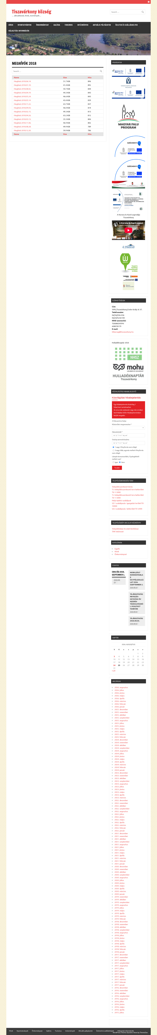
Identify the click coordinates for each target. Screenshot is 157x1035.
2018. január (120, 952)
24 (114, 665)
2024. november (121, 742)
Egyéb (117, 548)
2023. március (120, 797)
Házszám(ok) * (117, 432)
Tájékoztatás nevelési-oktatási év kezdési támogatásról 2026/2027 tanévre (136, 601)
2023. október (120, 778)
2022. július (119, 814)
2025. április (119, 731)
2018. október (120, 927)
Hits (89, 77)
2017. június (119, 971)
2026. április (119, 698)
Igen (116, 462)
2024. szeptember (122, 748)
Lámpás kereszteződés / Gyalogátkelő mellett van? (125, 457)
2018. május (119, 941)
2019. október (120, 899)
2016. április (119, 1009)
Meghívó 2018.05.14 (22, 100)
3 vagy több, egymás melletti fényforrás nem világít (127, 451)
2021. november (121, 836)
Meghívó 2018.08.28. (22, 126)
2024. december (121, 739)
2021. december (121, 833)
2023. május (119, 792)
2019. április (119, 913)
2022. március (120, 825)
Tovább (117, 468)
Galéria (56, 25)
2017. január (120, 985)
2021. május (119, 852)
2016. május (119, 1007)
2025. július (119, 723)
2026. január (120, 706)
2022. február (120, 828)
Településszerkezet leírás (122, 486)
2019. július (119, 908)
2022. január (120, 830)
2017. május (119, 974)
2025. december (121, 709)
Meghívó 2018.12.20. (22, 130)
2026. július (119, 690)
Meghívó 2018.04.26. (22, 115)
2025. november (121, 712)
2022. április (119, 822)
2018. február (120, 949)
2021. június (119, 850)
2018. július (119, 935)
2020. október (120, 872)
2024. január (120, 770)
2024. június (119, 756)
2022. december (121, 800)
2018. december (121, 921)
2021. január (120, 863)
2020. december (121, 866)
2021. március (120, 858)
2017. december (121, 954)
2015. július (119, 1012)
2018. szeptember (122, 930)
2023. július (119, 786)
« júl (113, 670)
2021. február (120, 861)
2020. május (119, 886)
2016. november (121, 990)
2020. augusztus (121, 877)
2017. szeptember (122, 963)
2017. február (120, 982)
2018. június (119, 938)
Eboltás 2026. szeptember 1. (118, 573)
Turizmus (69, 25)
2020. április (119, 888)
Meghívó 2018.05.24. (22, 96)
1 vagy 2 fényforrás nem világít (125, 447)
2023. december (121, 773)
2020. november (121, 869)
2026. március (120, 701)
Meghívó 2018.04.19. (22, 92)
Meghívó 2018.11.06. (22, 123)
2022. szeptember (122, 808)
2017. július (119, 968)
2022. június (119, 817)
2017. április (119, 976)
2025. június (119, 726)
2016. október (120, 993)
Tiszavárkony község (31, 11)
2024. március (120, 764)
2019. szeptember (122, 902)
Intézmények (82, 25)
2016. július (119, 1001)
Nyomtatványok (24, 25)
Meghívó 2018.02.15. (22, 111)
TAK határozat (118, 531)
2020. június (119, 883)
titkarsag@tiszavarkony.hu (123, 332)
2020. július (119, 880)
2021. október (120, 839)
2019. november (121, 897)
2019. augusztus (121, 905)
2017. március (120, 979)
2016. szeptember (122, 996)
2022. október (120, 806)
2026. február (120, 704)
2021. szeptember (122, 841)
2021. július (119, 847)
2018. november (121, 924)
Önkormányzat (42, 25)
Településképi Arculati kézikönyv (125, 528)
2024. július (119, 753)
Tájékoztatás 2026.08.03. (136, 619)
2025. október (120, 715)
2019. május (119, 910)
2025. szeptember (122, 717)
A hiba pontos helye (119, 421)
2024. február (120, 767)
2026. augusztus (121, 687)
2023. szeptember (122, 781)
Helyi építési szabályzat (121, 500)
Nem (123, 462)
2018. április (119, 943)
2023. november (121, 775)
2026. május (119, 695)
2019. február (120, 919)
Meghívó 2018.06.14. (22, 81)
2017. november (121, 957)
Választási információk (19, 31)
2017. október (120, 960)
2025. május (119, 728)
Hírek (11, 25)
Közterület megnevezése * (122, 424)
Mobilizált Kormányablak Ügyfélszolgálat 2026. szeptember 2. (137, 578)
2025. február (120, 737)
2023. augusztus (121, 784)
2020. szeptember (122, 874)
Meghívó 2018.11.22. (22, 104)
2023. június (119, 789)
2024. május (119, 759)
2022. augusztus (121, 811)
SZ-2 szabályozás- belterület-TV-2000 (127, 509)
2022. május (119, 819)
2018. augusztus (121, 932)
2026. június (119, 693)
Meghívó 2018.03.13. (22, 119)
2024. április (119, 762)
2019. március (120, 916)
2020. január (120, 894)
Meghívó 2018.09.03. (22, 108)
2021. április (119, 855)
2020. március (120, 891)
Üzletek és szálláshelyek (126, 25)
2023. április (119, 795)
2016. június (119, 1004)
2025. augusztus (121, 720)
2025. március (120, 734)
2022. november (121, 803)
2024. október (120, 745)
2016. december (121, 987)
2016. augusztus (121, 998)
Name (16, 77)
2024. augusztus (121, 751)
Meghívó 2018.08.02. (22, 89)
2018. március (120, 946)
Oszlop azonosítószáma (120, 439)
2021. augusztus (121, 844)
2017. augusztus (121, 965)
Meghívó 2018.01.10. (22, 85)
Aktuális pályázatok (102, 25)
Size (65, 77)
